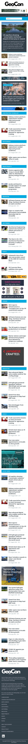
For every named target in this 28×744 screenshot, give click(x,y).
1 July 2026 (12, 343)
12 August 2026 (14, 66)
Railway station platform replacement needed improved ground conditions (17, 56)
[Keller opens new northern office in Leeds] (4, 158)
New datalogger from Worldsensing (16, 406)
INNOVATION (6, 368)
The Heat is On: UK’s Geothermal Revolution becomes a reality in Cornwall (16, 241)
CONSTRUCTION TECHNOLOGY (11, 113)
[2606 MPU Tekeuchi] (12, 364)
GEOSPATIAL (6, 196)
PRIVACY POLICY (5, 729)
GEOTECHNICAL (7, 141)
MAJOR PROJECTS (7, 166)
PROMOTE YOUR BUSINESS (7, 731)
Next (25, 37)
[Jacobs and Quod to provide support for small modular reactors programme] (4, 185)
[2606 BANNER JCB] (14, 277)
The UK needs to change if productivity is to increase (17, 328)
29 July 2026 (13, 445)
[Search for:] (14, 18)
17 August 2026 (14, 483)
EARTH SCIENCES (5, 702)
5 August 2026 (13, 595)
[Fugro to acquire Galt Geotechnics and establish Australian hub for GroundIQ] (4, 212)
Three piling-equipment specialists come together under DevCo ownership (17, 659)
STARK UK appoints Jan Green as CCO (16, 650)
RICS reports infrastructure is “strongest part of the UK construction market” (13, 99)
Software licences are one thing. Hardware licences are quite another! (17, 202)
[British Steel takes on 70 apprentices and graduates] (4, 431)
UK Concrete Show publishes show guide (16, 268)
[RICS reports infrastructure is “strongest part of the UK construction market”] (14, 89)
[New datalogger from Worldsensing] (4, 406)
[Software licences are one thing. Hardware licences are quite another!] (4, 202)
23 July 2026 (13, 179)
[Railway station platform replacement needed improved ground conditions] (4, 56)
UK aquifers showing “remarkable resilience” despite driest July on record (14, 37)
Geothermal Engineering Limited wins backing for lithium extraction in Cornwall (17, 229)
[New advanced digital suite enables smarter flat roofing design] (4, 71)
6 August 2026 (13, 435)
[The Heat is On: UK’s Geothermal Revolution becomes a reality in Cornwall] (4, 240)
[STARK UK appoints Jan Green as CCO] (4, 651)
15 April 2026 (13, 234)
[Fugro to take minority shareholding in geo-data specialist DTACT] (4, 640)
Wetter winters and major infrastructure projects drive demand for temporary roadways (17, 338)
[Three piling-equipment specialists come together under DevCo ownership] (4, 659)
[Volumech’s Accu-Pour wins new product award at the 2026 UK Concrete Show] (4, 257)
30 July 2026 (13, 206)
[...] (6, 49)
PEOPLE (5, 414)
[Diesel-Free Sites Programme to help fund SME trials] (4, 396)
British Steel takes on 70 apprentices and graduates (17, 431)
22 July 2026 (13, 191)
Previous (3, 37)
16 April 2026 (13, 262)
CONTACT (3, 726)
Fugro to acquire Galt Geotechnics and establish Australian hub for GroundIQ (17, 213)
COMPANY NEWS (5, 697)
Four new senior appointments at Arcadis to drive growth (17, 442)
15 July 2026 (13, 331)
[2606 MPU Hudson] (12, 467)
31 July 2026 (13, 161)
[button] (26, 15)
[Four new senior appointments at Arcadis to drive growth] (4, 441)
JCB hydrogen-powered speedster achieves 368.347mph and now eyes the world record (17, 385)
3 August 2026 (13, 400)
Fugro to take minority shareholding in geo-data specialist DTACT (17, 640)
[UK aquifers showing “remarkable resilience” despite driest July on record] (14, 27)
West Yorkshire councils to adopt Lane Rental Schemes (17, 559)
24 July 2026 (13, 663)
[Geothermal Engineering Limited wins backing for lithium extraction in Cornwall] (4, 228)
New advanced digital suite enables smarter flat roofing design (16, 71)
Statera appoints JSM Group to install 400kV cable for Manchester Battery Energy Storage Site (17, 173)
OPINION (5, 301)
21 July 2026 (13, 408)
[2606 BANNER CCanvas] (14, 109)
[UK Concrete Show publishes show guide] (4, 269)
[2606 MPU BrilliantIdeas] (12, 584)
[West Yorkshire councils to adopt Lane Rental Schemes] (4, 558)
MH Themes (14, 742)
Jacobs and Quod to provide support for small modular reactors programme (17, 186)
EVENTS (5, 251)
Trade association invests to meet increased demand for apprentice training (16, 63)
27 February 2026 (14, 246)
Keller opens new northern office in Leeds (17, 158)
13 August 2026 (14, 59)
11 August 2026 (14, 74)
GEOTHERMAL (6, 223)
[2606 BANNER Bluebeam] (14, 79)
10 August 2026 (14, 312)
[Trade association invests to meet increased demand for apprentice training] (4, 63)
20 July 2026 (13, 218)
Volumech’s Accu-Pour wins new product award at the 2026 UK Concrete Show (17, 257)
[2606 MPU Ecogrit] (12, 297)
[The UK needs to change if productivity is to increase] (4, 329)
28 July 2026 (13, 644)
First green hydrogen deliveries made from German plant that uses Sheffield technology (16, 590)
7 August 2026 (13, 390)
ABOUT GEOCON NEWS (6, 724)
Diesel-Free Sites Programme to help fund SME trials (17, 396)
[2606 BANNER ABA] (14, 11)
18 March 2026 (13, 271)
